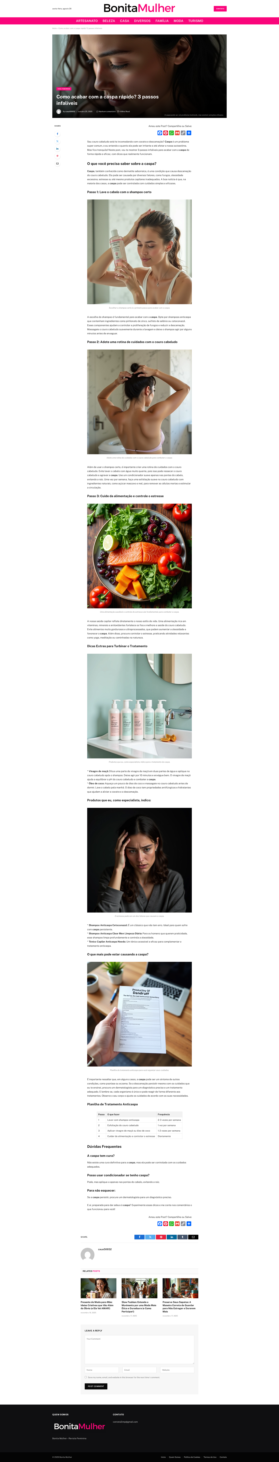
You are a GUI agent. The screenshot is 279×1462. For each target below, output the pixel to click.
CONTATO (220, 9)
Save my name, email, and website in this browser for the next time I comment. (124, 1377)
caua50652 (70, 112)
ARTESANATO (87, 21)
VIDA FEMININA (64, 89)
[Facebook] (57, 134)
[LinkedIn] (57, 149)
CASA (124, 21)
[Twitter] (57, 141)
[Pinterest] (57, 156)
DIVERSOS (142, 21)
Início (54, 28)
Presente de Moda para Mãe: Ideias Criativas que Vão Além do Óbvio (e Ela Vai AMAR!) (97, 1305)
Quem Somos (175, 1457)
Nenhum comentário (107, 112)
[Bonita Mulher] (140, 8)
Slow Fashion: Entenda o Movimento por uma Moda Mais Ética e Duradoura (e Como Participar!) (139, 1307)
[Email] (57, 163)
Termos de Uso (210, 1457)
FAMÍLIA (162, 21)
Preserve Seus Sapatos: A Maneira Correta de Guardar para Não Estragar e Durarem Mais (179, 1307)
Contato (223, 1457)
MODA (178, 21)
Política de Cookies (192, 1457)
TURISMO (195, 21)
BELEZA (109, 21)
